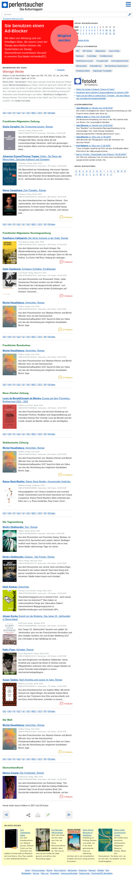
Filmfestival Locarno (84, 61)
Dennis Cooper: (23, 773)
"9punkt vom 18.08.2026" (94, 125)
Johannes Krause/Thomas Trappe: (32, 158)
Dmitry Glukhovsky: (20, 527)
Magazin (92, 870)
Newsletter (54, 873)
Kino (107, 870)
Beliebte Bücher (12, 826)
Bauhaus (80, 56)
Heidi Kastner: (16, 587)
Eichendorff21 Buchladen (102, 873)
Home (27, 870)
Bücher (50, 870)
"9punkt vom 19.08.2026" (94, 108)
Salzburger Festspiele (102, 71)
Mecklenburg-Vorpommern (116, 66)
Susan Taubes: (32, 679)
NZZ (19, 113)
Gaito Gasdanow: (29, 269)
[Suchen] (129, 14)
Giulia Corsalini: (28, 126)
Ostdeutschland (83, 71)
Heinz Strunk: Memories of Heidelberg (88, 832)
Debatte (100, 870)
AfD (77, 51)
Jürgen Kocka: (36, 618)
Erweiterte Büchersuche (13, 19)
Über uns (45, 873)
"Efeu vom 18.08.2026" (93, 117)
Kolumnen (83, 870)
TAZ (28, 113)
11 (110, 30)
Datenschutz (84, 873)
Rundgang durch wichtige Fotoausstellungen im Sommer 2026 (102, 92)
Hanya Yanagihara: (24, 190)
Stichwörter (72, 870)
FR (14, 113)
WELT (33, 113)
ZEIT (40, 113)
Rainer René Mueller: (37, 481)
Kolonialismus (96, 66)
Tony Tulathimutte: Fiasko (25, 832)
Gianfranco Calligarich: (35, 238)
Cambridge (91, 56)
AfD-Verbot (87, 51)
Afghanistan (100, 51)
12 (114, 30)
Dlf (45, 113)
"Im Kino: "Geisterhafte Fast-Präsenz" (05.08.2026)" (101, 154)
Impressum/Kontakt (69, 873)
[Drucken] (37, 815)
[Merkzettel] (47, 815)
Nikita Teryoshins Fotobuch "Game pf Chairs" (95, 89)
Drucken (61, 70)
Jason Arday (114, 51)
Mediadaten (26, 873)
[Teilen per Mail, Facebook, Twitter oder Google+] (28, 815)
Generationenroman (119, 61)
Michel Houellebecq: (23, 302)
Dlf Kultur (51, 113)
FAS (9, 113)
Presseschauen (38, 870)
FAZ (4, 113)
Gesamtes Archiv (81, 40)
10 (106, 30)
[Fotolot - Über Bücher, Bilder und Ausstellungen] (86, 85)
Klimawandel (81, 66)
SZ (23, 113)
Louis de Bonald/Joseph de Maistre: (36, 400)
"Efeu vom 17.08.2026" (93, 137)
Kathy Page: (18, 649)
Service (36, 873)
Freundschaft (102, 61)
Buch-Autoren (60, 870)
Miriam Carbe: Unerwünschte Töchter (120, 832)
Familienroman (106, 56)
